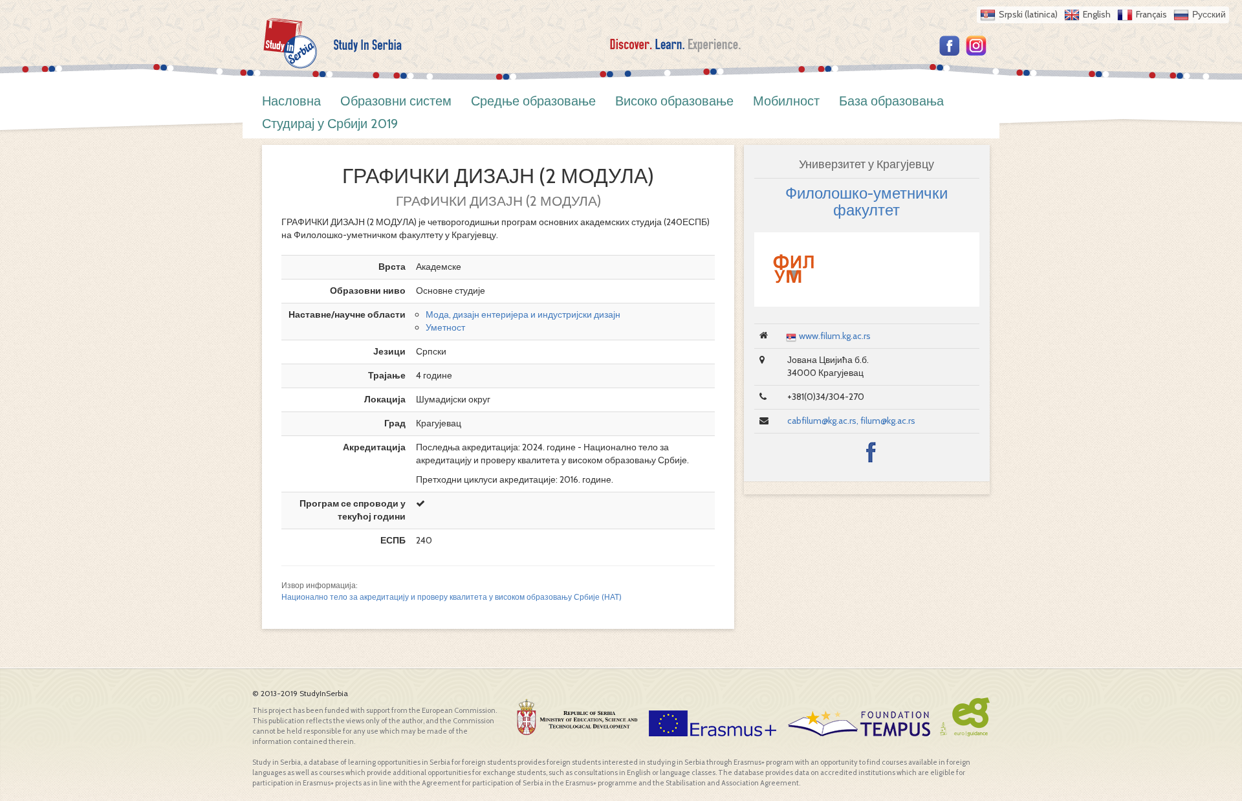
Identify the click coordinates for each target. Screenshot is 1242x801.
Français (1151, 14)
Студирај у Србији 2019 (330, 123)
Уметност (445, 327)
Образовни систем (396, 101)
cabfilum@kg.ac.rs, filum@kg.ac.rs (851, 420)
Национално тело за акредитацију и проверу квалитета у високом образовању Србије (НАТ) (451, 597)
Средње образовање (533, 101)
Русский (1209, 14)
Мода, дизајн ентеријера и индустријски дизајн (523, 314)
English (1097, 14)
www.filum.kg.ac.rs (835, 336)
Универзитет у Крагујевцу (866, 164)
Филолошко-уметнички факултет (866, 201)
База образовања (891, 101)
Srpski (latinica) (1028, 14)
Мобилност (786, 101)
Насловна (291, 101)
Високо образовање (674, 101)
